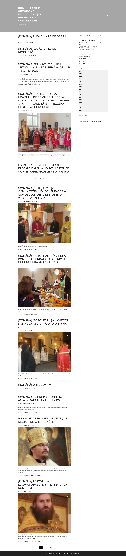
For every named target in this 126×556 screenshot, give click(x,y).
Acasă (52, 16)
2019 (80, 89)
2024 (80, 76)
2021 (80, 84)
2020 (80, 86)
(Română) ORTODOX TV (34, 384)
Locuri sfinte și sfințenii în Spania (86, 49)
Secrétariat (66, 16)
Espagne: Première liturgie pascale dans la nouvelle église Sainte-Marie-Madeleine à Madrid (43, 168)
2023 (80, 79)
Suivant (50, 547)
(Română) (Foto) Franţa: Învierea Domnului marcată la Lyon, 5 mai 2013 (43, 323)
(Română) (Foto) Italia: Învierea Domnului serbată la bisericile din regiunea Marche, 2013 (42, 259)
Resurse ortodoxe (29, 390)
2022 (80, 81)
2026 (80, 71)
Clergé (74, 16)
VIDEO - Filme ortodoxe (84, 60)
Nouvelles (59, 16)
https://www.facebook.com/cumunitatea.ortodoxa (90, 121)
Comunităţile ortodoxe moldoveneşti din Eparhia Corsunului (29, 14)
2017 (80, 94)
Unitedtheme (76, 553)
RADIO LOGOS (82, 63)
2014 (80, 102)
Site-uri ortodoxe (82, 58)
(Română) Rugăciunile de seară (42, 36)
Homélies (86, 16)
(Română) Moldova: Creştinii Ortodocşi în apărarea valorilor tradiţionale (44, 67)
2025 (80, 73)
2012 (80, 107)
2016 (80, 97)
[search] (107, 16)
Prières (80, 16)
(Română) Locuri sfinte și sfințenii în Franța (89, 47)
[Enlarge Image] (67, 115)
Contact (102, 16)
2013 (80, 105)
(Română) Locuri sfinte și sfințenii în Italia (88, 46)
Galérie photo (94, 16)
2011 (80, 110)
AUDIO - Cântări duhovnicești (85, 61)
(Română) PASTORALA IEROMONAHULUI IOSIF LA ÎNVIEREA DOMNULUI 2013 (42, 485)
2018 (80, 92)
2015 (80, 99)
